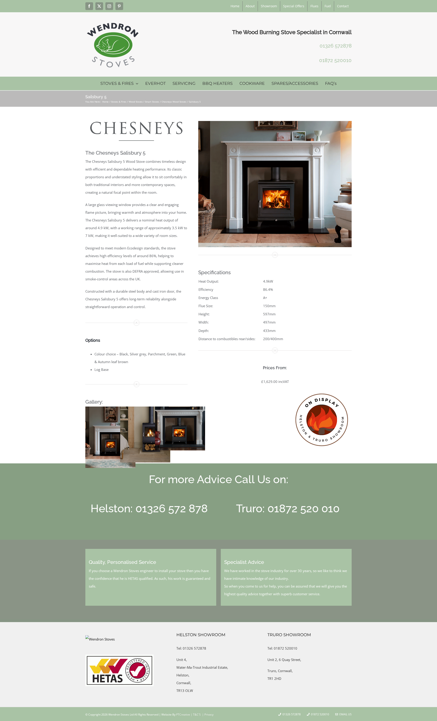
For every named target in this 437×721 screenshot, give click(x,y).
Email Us (345, 714)
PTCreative (182, 714)
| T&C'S (195, 714)
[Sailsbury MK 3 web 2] (275, 122)
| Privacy (207, 714)
